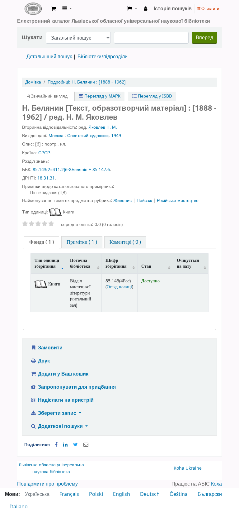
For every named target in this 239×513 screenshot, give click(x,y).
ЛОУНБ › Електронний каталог (33, 8)
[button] (53, 8)
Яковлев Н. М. (102, 127)
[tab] (41, 242)
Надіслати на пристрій (65, 400)
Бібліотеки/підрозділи (102, 56)
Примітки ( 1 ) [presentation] (82, 242)
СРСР (44, 153)
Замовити (50, 348)
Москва (56, 135)
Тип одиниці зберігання (47, 263)
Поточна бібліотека (80, 263)
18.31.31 (46, 178)
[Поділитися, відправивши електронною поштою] (86, 444)
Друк (43, 361)
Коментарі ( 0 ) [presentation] (125, 242)
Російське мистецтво (178, 200)
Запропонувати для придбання (76, 387)
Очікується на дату (188, 263)
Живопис (123, 200)
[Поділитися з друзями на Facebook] (56, 444)
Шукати (32, 37)
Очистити (209, 9)
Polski (96, 494)
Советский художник (88, 135)
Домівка (33, 82)
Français (69, 494)
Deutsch (150, 494)
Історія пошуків (173, 8)
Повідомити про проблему (47, 484)
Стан (146, 266)
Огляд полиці (119, 287)
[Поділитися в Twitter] (75, 444)
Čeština (179, 494)
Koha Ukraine (188, 468)
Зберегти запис (57, 413)
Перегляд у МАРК (101, 96)
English (121, 494)
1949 (116, 135)
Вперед (204, 37)
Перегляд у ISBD (154, 96)
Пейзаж (145, 200)
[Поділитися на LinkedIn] (65, 444)
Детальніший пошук (49, 56)
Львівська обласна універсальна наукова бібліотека (51, 468)
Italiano (19, 507)
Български (210, 494)
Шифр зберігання (116, 263)
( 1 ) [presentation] (41, 242)
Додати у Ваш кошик (62, 374)
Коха (216, 484)
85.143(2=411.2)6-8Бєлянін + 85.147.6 (71, 169)
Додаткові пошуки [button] (60, 426)
